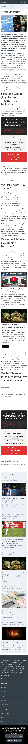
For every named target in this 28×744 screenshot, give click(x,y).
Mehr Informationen (14, 740)
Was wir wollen (5, 713)
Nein (20, 736)
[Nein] (26, 734)
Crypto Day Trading (21, 53)
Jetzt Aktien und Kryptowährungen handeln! (14, 157)
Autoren (3, 721)
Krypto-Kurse (4, 672)
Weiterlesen (6, 509)
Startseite (3, 687)
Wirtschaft (3, 691)
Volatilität (3, 67)
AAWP (24, 464)
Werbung (3, 717)
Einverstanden (10, 736)
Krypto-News (21, 672)
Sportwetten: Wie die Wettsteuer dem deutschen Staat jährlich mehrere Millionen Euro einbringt (13, 516)
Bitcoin (13, 38)
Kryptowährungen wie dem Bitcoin (10, 196)
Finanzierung (4, 704)
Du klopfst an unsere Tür (7, 108)
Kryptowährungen (5, 700)
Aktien (2, 696)
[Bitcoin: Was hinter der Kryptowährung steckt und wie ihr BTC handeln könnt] (14, 329)
